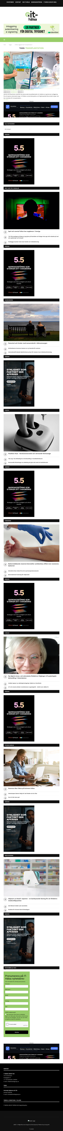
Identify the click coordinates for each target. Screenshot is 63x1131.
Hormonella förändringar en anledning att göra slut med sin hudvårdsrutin (28, 462)
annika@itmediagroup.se (13, 1094)
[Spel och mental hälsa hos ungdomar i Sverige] (31, 210)
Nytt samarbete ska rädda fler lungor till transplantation (19, 89)
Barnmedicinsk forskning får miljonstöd (18, 574)
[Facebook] (27, 4)
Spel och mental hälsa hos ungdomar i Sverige (24, 231)
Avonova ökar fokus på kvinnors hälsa (21, 788)
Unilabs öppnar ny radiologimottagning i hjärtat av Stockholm (24, 683)
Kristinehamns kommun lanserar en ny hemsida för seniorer (24, 348)
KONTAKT (18, 2)
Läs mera (6, 100)
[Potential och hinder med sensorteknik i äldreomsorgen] (31, 322)
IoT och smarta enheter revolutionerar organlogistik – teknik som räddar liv (28, 687)
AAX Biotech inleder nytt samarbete (17, 905)
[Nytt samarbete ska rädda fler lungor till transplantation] (31, 70)
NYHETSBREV (10, 2)
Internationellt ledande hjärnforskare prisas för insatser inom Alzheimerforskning (30, 352)
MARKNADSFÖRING (36, 2)
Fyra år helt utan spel (14, 797)
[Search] (58, 39)
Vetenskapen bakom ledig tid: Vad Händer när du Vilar (22, 793)
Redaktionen (14, 91)
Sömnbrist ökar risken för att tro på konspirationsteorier (23, 571)
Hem (5, 44)
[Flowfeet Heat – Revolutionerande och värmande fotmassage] (31, 432)
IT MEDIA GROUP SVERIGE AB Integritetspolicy (15, 1105)
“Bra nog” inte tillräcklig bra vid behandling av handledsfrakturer (25, 458)
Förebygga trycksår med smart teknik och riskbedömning (23, 241)
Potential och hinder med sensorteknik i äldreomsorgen (27, 343)
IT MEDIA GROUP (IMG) (50, 2)
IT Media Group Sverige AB (43, 1124)
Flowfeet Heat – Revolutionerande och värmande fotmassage (29, 453)
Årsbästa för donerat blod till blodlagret (18, 909)
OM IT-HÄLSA (26, 2)
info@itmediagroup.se (13, 1081)
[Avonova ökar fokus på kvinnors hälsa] (31, 767)
